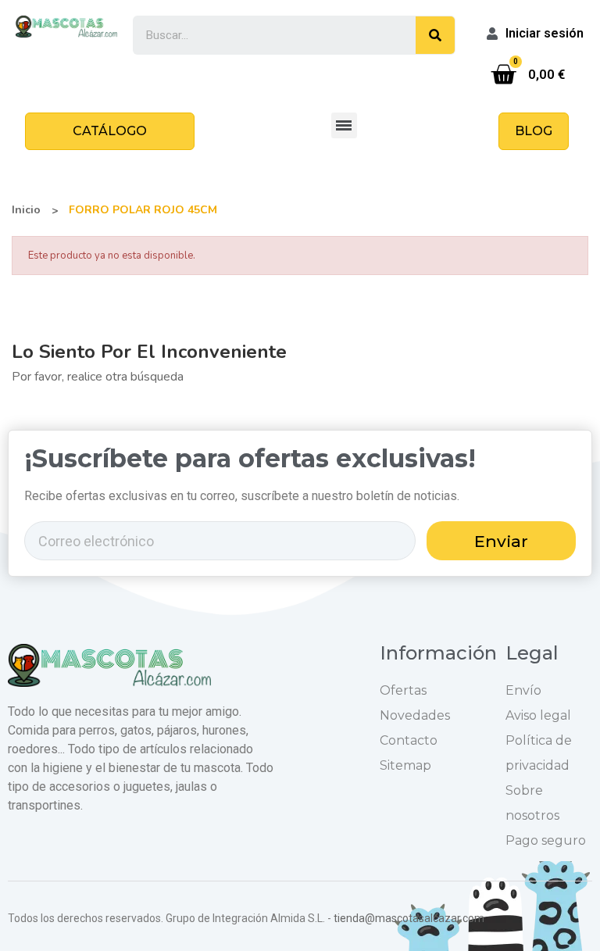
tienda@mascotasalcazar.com (409, 918)
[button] (110, 131)
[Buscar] (435, 35)
